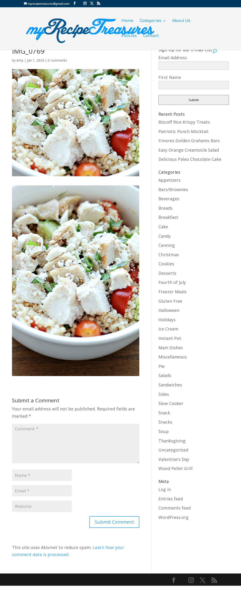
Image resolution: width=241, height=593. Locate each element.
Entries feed (170, 499)
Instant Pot (169, 338)
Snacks (165, 422)
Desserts (167, 273)
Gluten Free (170, 301)
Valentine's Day (173, 459)
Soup (163, 431)
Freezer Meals (172, 292)
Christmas (168, 254)
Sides (163, 394)
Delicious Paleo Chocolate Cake (189, 159)
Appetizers (169, 180)
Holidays (167, 319)
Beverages (168, 198)
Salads (164, 375)
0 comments (57, 60)
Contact (151, 36)
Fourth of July (172, 282)
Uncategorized (173, 450)
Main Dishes (170, 347)
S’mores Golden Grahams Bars (189, 140)
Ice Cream (168, 329)
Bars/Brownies (173, 189)
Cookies (166, 264)
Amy (19, 60)
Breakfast (168, 217)
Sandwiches (170, 385)
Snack (164, 413)
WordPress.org (173, 517)
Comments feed (174, 508)
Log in (164, 489)
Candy (164, 236)
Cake (163, 226)
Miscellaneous (172, 357)
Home (127, 21)
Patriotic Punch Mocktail (183, 131)
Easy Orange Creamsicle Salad (188, 150)
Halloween (168, 310)
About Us (181, 21)
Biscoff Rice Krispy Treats (184, 122)
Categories (150, 21)
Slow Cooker (170, 403)
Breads (165, 208)
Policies (129, 36)
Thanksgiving (171, 441)
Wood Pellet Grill (175, 468)
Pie (161, 366)
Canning (166, 245)
